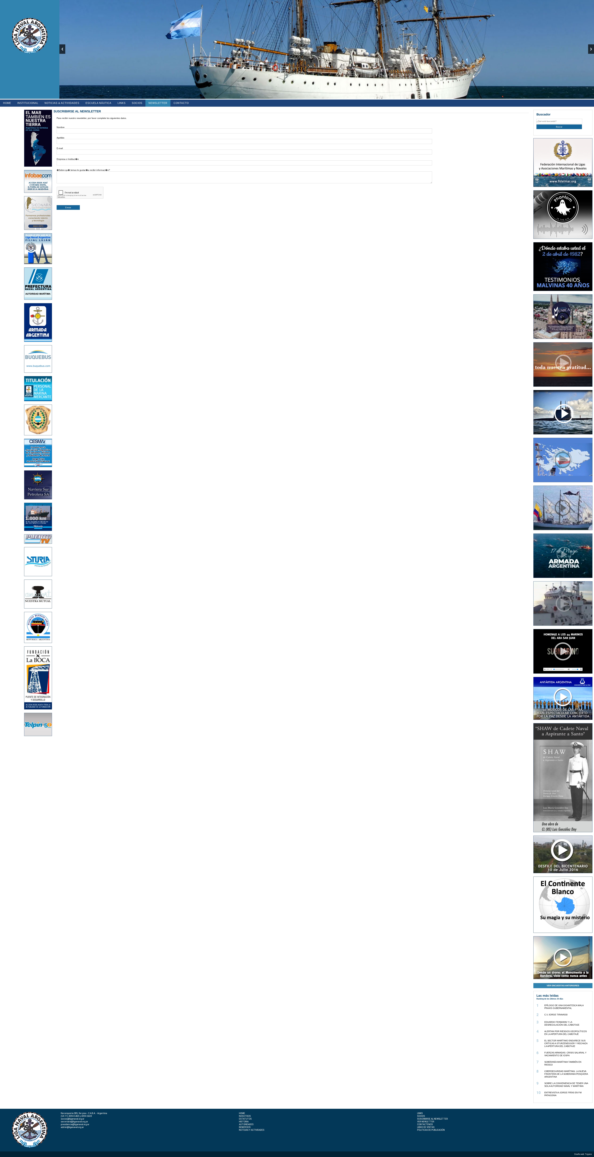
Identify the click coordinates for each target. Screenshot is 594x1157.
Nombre (61, 127)
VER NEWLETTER (425, 1121)
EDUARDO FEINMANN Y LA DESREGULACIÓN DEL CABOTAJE (561, 1023)
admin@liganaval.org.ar (72, 1127)
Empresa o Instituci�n (68, 159)
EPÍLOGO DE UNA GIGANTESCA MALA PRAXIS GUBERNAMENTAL (563, 1006)
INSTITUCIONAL (27, 103)
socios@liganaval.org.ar (72, 1119)
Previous (62, 49)
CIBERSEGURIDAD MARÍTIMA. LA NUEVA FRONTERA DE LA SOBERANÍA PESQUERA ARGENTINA (566, 1074)
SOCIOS (137, 103)
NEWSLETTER (157, 103)
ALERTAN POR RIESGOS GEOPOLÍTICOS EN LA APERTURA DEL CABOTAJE (565, 1032)
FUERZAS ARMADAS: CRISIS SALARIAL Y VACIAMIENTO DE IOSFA (565, 1054)
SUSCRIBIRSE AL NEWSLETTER (432, 1119)
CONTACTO (181, 103)
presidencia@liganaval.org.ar (75, 1124)
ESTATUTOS (245, 1119)
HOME (7, 103)
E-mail (60, 148)
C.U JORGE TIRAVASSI (556, 1014)
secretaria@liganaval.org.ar (74, 1121)
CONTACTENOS (425, 1124)
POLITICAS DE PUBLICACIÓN (431, 1130)
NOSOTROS (245, 1116)
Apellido (60, 138)
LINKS (122, 103)
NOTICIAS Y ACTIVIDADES (251, 1130)
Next (591, 49)
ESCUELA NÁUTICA (98, 103)
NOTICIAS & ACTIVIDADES (62, 103)
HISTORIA (244, 1121)
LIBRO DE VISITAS (426, 1127)
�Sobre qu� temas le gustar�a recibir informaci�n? (83, 170)
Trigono (588, 1154)
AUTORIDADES (246, 1124)
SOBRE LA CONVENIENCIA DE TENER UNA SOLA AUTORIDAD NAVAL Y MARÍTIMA (566, 1084)
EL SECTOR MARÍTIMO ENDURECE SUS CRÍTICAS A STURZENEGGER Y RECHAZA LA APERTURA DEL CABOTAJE (565, 1043)
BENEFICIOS (245, 1127)
